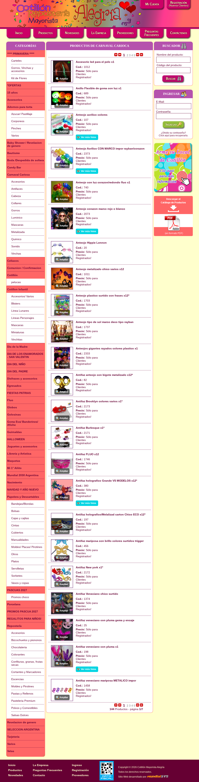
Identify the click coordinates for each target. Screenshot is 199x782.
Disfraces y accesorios (22, 378)
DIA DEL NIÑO (16, 364)
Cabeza (16, 196)
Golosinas (14, 414)
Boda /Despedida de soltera (25, 160)
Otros (14, 554)
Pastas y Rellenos (22, 693)
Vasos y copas (20, 582)
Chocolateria (19, 647)
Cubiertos (17, 532)
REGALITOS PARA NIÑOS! (24, 618)
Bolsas (15, 511)
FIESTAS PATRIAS (19, 392)
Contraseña (163, 111)
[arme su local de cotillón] (173, 168)
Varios (15, 135)
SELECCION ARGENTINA (23, 729)
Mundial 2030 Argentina (22, 475)
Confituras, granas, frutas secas (27, 663)
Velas (10, 751)
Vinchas (16, 253)
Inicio (12, 765)
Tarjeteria (13, 736)
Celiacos (13, 260)
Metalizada (18, 232)
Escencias (17, 679)
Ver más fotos (88, 137)
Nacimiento (14, 482)
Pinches (16, 128)
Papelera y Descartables (23, 496)
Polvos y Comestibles (24, 707)
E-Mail (160, 101)
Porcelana (13, 604)
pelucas (16, 282)
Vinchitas (16, 339)
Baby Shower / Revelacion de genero (24, 144)
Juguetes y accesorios (22, 446)
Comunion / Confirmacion (24, 267)
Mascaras (17, 224)
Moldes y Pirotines (22, 686)
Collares (16, 203)
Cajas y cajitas (20, 518)
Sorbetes (16, 575)
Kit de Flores (19, 78)
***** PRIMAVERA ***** (20, 53)
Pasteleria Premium (23, 700)
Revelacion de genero (21, 722)
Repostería (14, 625)
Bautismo (13, 153)
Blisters (15, 303)
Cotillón (12, 275)
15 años (12, 92)
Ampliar (63, 78)
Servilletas (17, 568)
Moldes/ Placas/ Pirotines (26, 546)
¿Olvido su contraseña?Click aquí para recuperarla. (173, 134)
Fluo (10, 400)
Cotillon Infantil (17, 289)
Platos (15, 561)
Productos (15, 770)
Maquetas (13, 460)
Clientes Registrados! (83, 76)
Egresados (14, 385)
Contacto (39, 775)
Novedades (15, 775)
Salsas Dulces (20, 715)
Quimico (16, 239)
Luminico (16, 217)
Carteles (16, 60)
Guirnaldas (14, 432)
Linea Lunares (20, 310)
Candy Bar (14, 167)
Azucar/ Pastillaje (21, 113)
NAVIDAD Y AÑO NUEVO (23, 489)
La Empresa (40, 765)
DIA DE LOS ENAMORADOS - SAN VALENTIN (25, 355)
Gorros (15, 210)
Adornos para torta (19, 106)
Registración (80, 770)
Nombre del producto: (170, 54)
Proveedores (80, 775)
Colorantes (18, 654)
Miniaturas (17, 332)
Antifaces (17, 188)
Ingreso (77, 765)
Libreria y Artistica (19, 453)
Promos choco (20, 597)
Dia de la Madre (17, 346)
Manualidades (20, 539)
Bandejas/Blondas (22, 503)
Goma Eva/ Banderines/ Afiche (22, 423)
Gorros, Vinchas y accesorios (22, 69)
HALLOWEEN (16, 439)
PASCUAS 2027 (17, 590)
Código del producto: (169, 65)
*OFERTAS (14, 85)
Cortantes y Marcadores (26, 672)
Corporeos (17, 121)
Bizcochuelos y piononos (26, 640)
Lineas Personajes (22, 317)
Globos (12, 407)
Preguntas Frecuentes (47, 770)
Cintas (15, 525)
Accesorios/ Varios (22, 296)
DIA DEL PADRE (17, 371)
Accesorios (14, 99)
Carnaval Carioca (18, 174)
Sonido (15, 246)
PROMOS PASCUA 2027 (22, 611)
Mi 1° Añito (14, 468)
